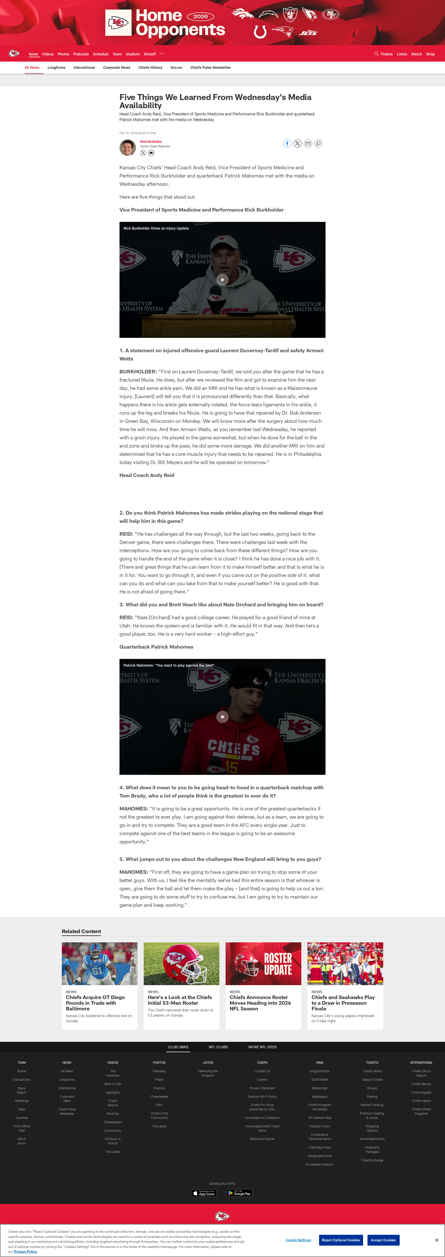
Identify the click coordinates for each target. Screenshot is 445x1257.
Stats (21, 1109)
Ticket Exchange (372, 1160)
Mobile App (320, 1088)
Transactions (21, 1079)
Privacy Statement (262, 1088)
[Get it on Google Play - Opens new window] (239, 1195)
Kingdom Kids (320, 1071)
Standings (22, 1100)
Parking (372, 1096)
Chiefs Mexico (421, 1084)
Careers (262, 1079)
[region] (222, 1240)
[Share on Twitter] (298, 146)
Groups (372, 1088)
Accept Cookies (383, 1240)
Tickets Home (372, 1071)
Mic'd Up (112, 1113)
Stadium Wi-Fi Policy (262, 1096)
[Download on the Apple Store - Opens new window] (204, 1193)
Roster (21, 1071)
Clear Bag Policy (320, 1147)
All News (67, 1071)
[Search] (376, 53)
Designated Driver (320, 1156)
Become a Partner (262, 1139)
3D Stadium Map (319, 1117)
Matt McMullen (151, 141)
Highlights (113, 1092)
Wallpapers (319, 1096)
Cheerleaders (113, 1122)
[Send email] (308, 146)
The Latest (113, 1151)
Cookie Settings (298, 1240)
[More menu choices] (162, 54)
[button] (222, 280)
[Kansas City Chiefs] (222, 1217)
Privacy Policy (25, 1252)
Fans (159, 1105)
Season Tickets (372, 1079)
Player (159, 1079)
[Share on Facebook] (287, 146)
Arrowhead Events (372, 1139)
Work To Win (113, 1084)
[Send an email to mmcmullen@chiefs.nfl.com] (151, 153)
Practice (159, 1088)
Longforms (67, 1079)
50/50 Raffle (319, 1079)
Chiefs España (421, 1092)
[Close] (436, 1240)
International (67, 1088)
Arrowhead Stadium (319, 1164)
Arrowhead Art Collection (262, 1117)
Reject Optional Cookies (341, 1240)
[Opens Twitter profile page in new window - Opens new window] (143, 153)
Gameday (159, 1071)
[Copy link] (318, 143)
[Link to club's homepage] (14, 53)
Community (112, 1130)
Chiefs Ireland (421, 1100)
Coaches (22, 1117)
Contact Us (262, 1071)
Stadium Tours (320, 1126)
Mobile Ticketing (372, 1105)
